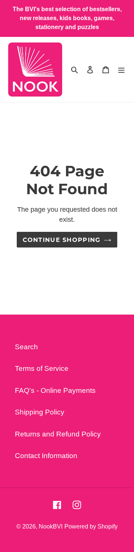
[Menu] (121, 69)
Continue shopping (61, 239)
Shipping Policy (39, 412)
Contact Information (46, 456)
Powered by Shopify (91, 526)
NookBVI (51, 526)
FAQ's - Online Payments (55, 390)
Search (26, 347)
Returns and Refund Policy (58, 434)
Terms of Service (41, 368)
